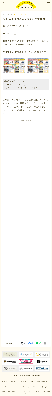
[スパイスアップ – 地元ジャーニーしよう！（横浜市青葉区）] (26, 5)
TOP (3, 381)
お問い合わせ (44, 387)
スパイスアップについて (11, 387)
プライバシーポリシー (29, 387)
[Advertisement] (26, 229)
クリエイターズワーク (22, 14)
